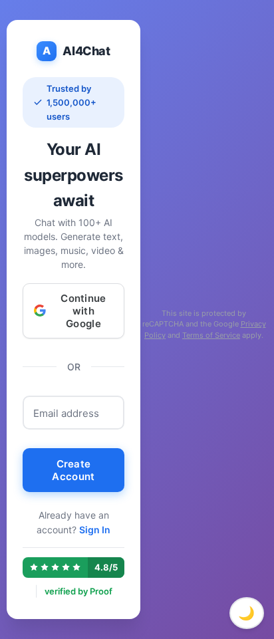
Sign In (94, 529)
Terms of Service (211, 335)
